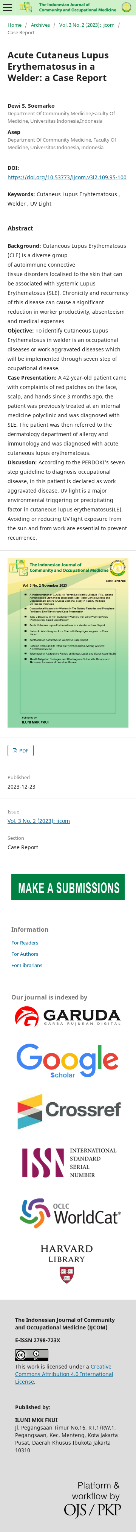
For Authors (24, 954)
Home (15, 24)
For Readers (24, 942)
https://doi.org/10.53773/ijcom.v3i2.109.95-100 (67, 177)
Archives (40, 24)
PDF (23, 750)
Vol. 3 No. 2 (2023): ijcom (86, 24)
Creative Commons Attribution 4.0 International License (64, 1374)
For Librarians (26, 965)
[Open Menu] (7, 7)
